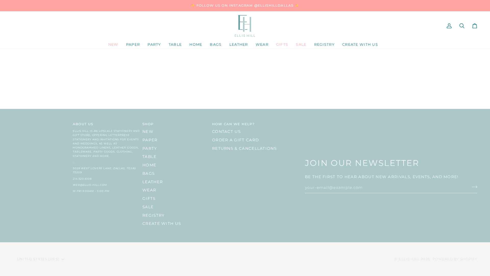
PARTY (149, 148)
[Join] (473, 187)
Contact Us (226, 131)
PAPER (150, 140)
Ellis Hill (409, 259)
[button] (133, 45)
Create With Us (161, 223)
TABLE (149, 156)
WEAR (149, 190)
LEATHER (152, 182)
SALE (148, 207)
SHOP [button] (148, 124)
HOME (149, 165)
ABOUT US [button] (83, 124)
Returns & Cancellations (244, 148)
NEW (147, 131)
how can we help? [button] (233, 124)
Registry (153, 215)
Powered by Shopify (455, 259)
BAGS (148, 173)
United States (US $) (38, 259)
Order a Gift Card (235, 140)
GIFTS (149, 198)
